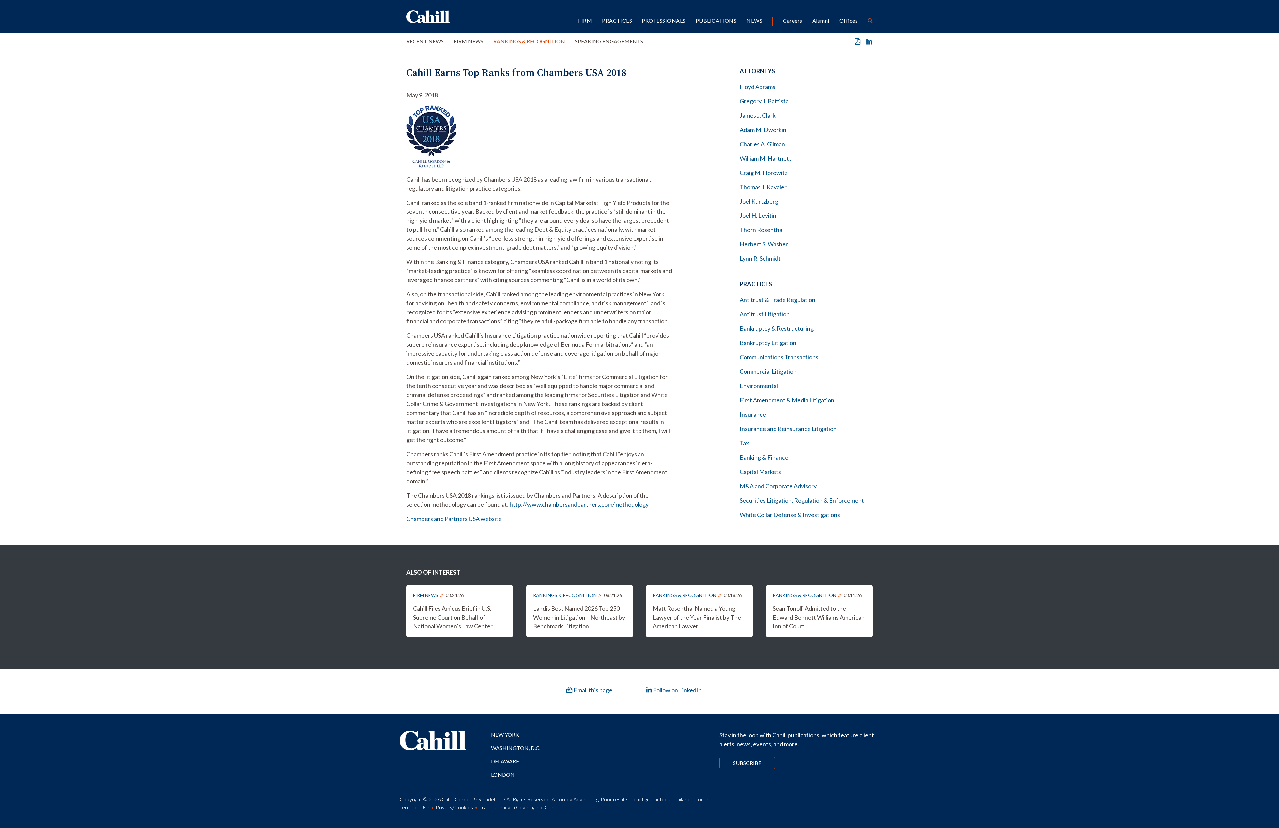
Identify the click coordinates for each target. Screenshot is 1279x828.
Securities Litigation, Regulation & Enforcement (802, 500)
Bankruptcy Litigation (768, 342)
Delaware (505, 761)
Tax (744, 443)
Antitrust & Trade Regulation (777, 299)
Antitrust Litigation (765, 314)
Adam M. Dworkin (763, 129)
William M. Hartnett (765, 158)
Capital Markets (760, 471)
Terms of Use (414, 807)
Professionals (663, 20)
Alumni (820, 20)
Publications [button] (716, 20)
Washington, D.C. (515, 748)
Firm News (468, 41)
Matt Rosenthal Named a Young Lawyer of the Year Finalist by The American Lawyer (697, 617)
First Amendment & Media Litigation (787, 400)
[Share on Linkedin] (869, 42)
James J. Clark (758, 115)
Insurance (753, 414)
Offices (848, 20)
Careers (792, 20)
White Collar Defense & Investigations (790, 514)
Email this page (592, 690)
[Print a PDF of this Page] (857, 42)
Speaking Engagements (609, 41)
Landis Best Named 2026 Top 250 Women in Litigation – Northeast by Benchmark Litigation (579, 617)
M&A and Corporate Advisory (778, 486)
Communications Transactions (779, 357)
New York (505, 734)
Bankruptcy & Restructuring (777, 328)
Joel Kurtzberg (759, 201)
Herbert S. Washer (764, 244)
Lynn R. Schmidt (760, 258)
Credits (553, 807)
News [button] (754, 20)
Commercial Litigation (768, 371)
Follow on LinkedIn (677, 690)
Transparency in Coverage (508, 807)
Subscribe (747, 763)
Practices (617, 20)
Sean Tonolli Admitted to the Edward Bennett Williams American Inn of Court (819, 617)
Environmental (759, 385)
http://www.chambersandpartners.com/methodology (579, 504)
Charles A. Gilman (762, 144)
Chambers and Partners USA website (454, 518)
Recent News (425, 41)
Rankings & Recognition (529, 41)
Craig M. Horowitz (763, 172)
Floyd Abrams (757, 86)
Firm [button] (585, 20)
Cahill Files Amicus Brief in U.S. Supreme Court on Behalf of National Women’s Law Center (453, 617)
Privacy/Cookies (454, 807)
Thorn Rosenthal (762, 229)
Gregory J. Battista (764, 101)
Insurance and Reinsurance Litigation (788, 428)
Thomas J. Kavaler (763, 187)
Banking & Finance (764, 457)
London (503, 774)
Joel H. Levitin (758, 215)
